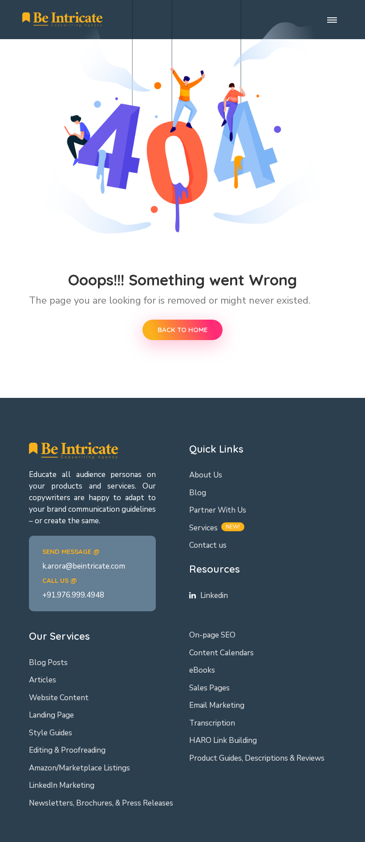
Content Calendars (221, 653)
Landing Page (51, 715)
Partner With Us (217, 510)
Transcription (212, 723)
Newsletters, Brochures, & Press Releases (101, 803)
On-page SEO (212, 635)
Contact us (208, 545)
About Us (205, 475)
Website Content (59, 698)
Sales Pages (209, 688)
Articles (42, 680)
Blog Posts (48, 663)
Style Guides (50, 733)
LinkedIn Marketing (61, 785)
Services (203, 528)
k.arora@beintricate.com (83, 566)
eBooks (202, 670)
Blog (197, 493)
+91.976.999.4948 (73, 595)
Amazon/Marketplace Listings (79, 768)
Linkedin (214, 595)
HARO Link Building (223, 740)
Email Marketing (216, 705)
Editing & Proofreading (67, 750)
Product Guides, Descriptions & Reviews (256, 758)
